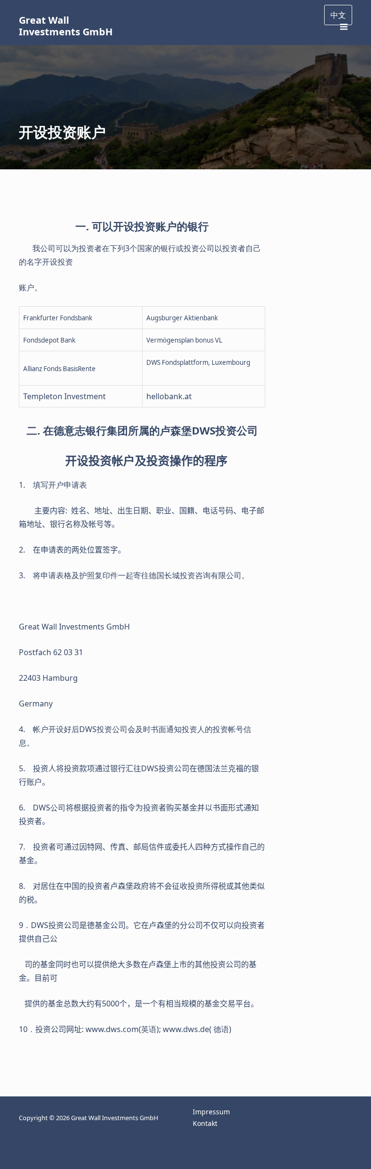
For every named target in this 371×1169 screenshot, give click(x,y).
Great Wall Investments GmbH (66, 26)
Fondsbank (75, 318)
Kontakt (205, 1123)
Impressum (211, 1111)
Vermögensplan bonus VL (184, 340)
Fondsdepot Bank (49, 340)
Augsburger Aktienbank (182, 318)
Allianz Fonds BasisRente (59, 368)
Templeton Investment (64, 396)
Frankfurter (40, 318)
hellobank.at (169, 396)
